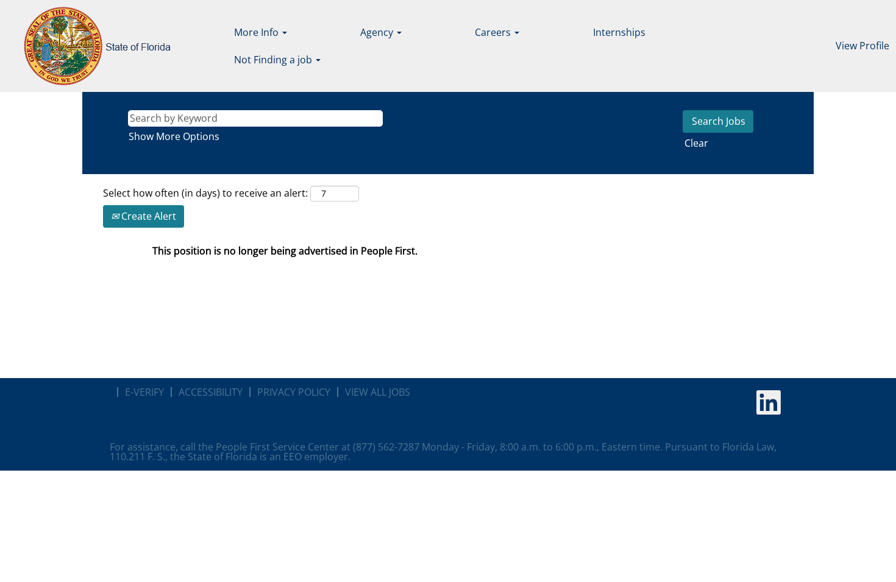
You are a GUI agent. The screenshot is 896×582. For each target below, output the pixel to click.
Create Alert (147, 216)
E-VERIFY (144, 392)
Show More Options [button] (174, 136)
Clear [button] (696, 143)
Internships (619, 32)
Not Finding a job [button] (274, 59)
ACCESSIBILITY (211, 392)
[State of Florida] (88, 46)
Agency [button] (378, 32)
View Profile (862, 45)
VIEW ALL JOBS (377, 392)
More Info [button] (257, 32)
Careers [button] (494, 32)
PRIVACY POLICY (293, 392)
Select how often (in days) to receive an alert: (205, 193)
